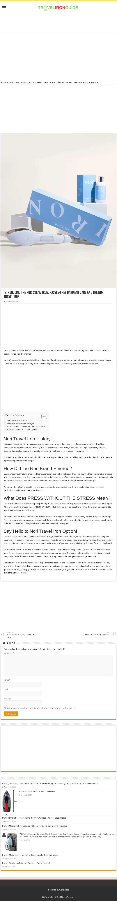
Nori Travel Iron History (17, 420)
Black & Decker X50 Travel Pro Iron (21, 634)
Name (7, 680)
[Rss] (58, 893)
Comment (9, 653)
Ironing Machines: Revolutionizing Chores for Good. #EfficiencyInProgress (34, 826)
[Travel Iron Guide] (58, 7)
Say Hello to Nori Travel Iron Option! (22, 430)
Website (7, 699)
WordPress (64, 890)
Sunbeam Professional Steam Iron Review (37, 791)
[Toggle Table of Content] (42, 416)
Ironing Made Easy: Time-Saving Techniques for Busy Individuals (30, 855)
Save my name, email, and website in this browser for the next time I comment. (41, 708)
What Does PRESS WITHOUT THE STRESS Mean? (26, 426)
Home (5, 82)
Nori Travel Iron (17, 82)
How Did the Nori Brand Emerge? (20, 423)
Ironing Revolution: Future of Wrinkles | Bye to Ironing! (26, 863)
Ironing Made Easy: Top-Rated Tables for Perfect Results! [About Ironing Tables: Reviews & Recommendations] (50, 783)
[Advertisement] (58, 22)
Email (7, 689)
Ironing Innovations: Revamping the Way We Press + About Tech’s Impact (34, 818)
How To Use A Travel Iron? (97, 633)
